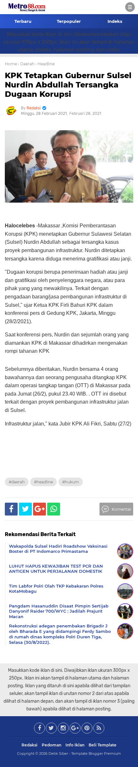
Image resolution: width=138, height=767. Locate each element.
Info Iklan (74, 745)
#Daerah (17, 481)
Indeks (115, 21)
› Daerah (26, 63)
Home (11, 63)
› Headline (45, 63)
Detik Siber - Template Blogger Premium (84, 753)
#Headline (43, 481)
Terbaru (22, 21)
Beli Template (102, 745)
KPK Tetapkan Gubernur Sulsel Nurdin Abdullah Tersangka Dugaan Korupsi (68, 85)
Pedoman (51, 745)
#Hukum (70, 481)
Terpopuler (69, 21)
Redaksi (30, 745)
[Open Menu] (130, 7)
